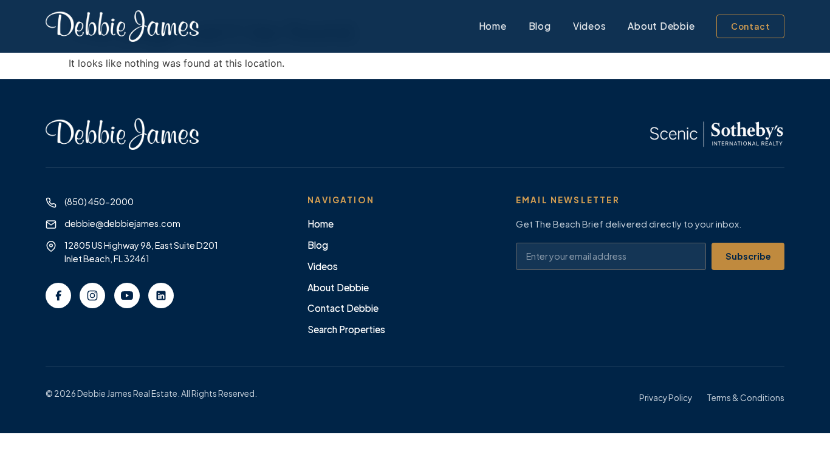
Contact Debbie (343, 308)
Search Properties (346, 329)
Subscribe (748, 256)
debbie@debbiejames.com (122, 223)
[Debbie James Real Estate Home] (122, 26)
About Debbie (661, 26)
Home (493, 26)
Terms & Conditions (745, 398)
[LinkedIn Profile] (161, 295)
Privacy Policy (665, 398)
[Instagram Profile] (92, 295)
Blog (540, 26)
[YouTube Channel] (127, 295)
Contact (750, 26)
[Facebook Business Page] (58, 295)
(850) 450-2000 (99, 201)
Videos (589, 26)
